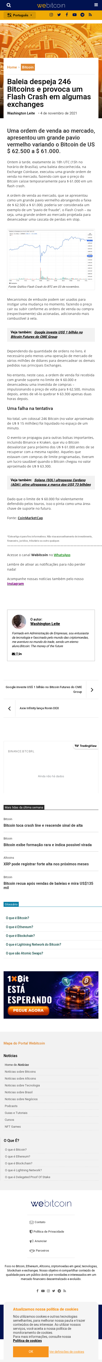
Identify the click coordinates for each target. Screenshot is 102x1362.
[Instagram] (51, 15)
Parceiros (42, 1250)
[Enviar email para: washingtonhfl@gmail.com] (14, 654)
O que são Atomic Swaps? (24, 953)
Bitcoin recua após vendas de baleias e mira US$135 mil (48, 886)
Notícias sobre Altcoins (20, 1078)
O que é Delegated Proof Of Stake (27, 1177)
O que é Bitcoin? (17, 918)
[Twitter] (59, 15)
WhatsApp (62, 555)
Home (12, 67)
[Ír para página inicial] (51, 5)
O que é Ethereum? (19, 927)
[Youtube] (74, 15)
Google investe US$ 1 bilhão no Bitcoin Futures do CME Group (47, 334)
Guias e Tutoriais (16, 1113)
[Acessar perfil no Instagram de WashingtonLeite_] (17, 654)
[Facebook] (66, 15)
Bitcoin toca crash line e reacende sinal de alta (43, 826)
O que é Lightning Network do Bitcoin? (33, 944)
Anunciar (40, 1241)
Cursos (9, 1119)
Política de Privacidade (48, 1231)
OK (31, 1351)
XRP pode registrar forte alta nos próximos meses (46, 864)
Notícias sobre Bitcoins (20, 1071)
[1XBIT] (51, 995)
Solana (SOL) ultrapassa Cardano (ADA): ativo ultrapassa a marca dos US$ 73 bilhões (51, 482)
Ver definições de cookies (66, 1352)
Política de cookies (27, 1341)
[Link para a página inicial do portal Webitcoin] (51, 1203)
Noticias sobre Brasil (18, 1092)
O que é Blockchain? (20, 936)
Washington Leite (45, 624)
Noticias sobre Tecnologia (22, 1085)
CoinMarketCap (30, 518)
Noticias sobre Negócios (21, 1099)
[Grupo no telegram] (82, 15)
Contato (39, 1222)
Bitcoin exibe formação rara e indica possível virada (48, 845)
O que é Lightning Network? (23, 1170)
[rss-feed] (90, 15)
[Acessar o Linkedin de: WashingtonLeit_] (20, 654)
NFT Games (13, 1126)
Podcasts (11, 1106)
